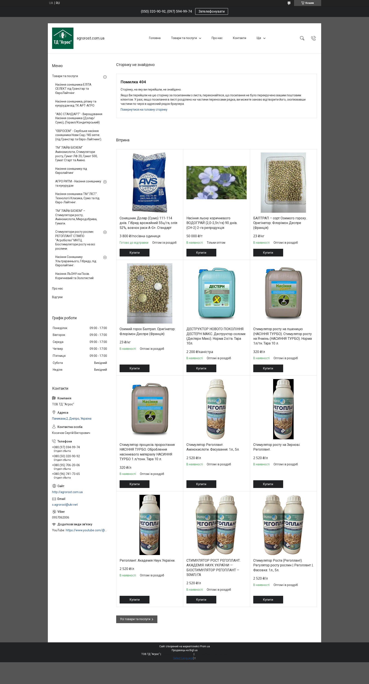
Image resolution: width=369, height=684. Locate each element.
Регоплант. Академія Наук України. (147, 560)
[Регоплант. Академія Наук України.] (150, 525)
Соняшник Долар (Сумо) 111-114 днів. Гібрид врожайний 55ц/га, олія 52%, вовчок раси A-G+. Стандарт (148, 223)
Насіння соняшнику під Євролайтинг (71, 171)
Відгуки (57, 297)
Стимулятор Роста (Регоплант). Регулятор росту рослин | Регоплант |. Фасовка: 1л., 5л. (283, 565)
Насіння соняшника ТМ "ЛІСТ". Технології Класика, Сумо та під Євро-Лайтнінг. (77, 198)
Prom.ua (205, 646)
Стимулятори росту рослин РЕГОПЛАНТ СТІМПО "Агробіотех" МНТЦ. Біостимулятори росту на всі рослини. (75, 240)
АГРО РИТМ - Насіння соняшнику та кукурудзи (78, 183)
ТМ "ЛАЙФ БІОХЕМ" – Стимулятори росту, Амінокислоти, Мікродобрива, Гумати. (76, 217)
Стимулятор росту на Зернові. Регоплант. (276, 447)
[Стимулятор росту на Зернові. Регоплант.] (283, 409)
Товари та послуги (184, 38)
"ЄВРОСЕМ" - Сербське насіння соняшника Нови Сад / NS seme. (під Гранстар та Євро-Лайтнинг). (78, 135)
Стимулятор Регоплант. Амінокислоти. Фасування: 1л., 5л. (212, 447)
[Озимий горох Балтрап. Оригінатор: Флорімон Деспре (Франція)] (150, 293)
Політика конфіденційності (211, 654)
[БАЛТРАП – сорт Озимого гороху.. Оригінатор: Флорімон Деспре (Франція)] (283, 182)
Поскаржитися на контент (177, 654)
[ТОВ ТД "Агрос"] (62, 38)
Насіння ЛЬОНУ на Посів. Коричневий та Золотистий (74, 276)
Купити (135, 252)
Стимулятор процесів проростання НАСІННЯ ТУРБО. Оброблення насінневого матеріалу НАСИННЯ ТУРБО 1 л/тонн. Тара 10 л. (147, 452)
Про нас (217, 38)
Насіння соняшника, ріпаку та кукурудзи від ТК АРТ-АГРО (75, 103)
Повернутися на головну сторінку (144, 109)
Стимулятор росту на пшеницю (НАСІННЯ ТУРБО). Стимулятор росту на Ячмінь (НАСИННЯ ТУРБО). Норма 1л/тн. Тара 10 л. (282, 336)
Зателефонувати (212, 11)
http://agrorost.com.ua (67, 492)
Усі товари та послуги (135, 619)
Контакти (239, 38)
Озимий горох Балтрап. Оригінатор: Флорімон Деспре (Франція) (147, 331)
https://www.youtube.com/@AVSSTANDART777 (87, 530)
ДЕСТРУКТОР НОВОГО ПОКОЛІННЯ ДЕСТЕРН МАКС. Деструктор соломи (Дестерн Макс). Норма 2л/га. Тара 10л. (215, 336)
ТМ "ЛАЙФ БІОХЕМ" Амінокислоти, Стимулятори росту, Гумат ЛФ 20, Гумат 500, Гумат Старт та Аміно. (76, 154)
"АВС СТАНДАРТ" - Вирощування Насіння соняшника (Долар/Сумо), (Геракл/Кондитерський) (78, 118)
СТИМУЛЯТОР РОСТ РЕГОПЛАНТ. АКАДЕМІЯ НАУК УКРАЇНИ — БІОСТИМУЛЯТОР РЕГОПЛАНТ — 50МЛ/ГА (213, 567)
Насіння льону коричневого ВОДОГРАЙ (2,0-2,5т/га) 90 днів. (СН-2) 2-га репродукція (211, 223)
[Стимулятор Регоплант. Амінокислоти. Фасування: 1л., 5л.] (216, 409)
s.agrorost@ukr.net (65, 504)
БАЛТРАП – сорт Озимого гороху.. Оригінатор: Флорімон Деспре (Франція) (280, 223)
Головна (155, 38)
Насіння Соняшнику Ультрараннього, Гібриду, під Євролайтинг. (75, 261)
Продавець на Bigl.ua (185, 650)
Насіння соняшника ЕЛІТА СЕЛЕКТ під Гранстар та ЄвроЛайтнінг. (73, 89)
